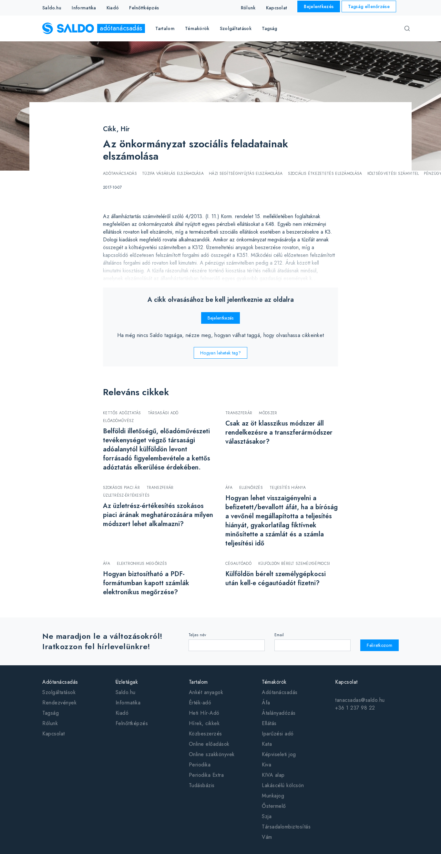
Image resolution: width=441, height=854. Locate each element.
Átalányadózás (279, 713)
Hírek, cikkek (204, 723)
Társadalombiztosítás (286, 826)
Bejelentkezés (318, 6)
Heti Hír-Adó (204, 713)
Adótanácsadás (280, 692)
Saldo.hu (51, 8)
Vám (267, 837)
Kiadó (113, 8)
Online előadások (209, 744)
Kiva (266, 764)
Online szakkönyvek (212, 754)
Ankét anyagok (206, 692)
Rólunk (248, 8)
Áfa (266, 702)
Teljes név (197, 635)
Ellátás (269, 723)
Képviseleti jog (279, 754)
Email (279, 635)
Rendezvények (59, 702)
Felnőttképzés (144, 8)
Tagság (269, 28)
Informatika (84, 8)
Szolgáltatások (59, 692)
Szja (267, 816)
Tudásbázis (202, 785)
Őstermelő (274, 806)
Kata (267, 744)
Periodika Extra (206, 775)
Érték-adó (200, 702)
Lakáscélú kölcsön (283, 785)
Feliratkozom (379, 645)
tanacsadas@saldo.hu (360, 700)
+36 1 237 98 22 (355, 708)
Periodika (200, 764)
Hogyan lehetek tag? (220, 353)
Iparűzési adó (278, 733)
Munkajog (273, 795)
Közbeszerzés (205, 733)
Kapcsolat (276, 8)
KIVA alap (273, 775)
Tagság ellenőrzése (369, 6)
